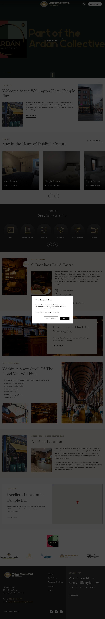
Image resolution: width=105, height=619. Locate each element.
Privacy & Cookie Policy (44, 312)
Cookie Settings (51, 318)
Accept (65, 318)
